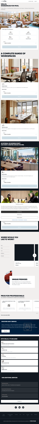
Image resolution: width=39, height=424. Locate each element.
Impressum (25, 219)
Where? (4, 41)
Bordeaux (2, 253)
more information (5, 396)
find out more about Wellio (5, 315)
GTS (20, 414)
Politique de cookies (15, 219)
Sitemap (35, 414)
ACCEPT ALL (19, 211)
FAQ (31, 414)
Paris (1, 245)
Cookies (16, 414)
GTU (23, 414)
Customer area (30, 1)
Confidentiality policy (10, 415)
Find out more (4, 89)
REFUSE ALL (19, 214)
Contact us (19, 401)
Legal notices (3, 415)
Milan (2, 248)
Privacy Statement (20, 219)
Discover (5, 331)
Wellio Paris (18, 263)
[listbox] (36, 1)
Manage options (19, 217)
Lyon (1, 250)
